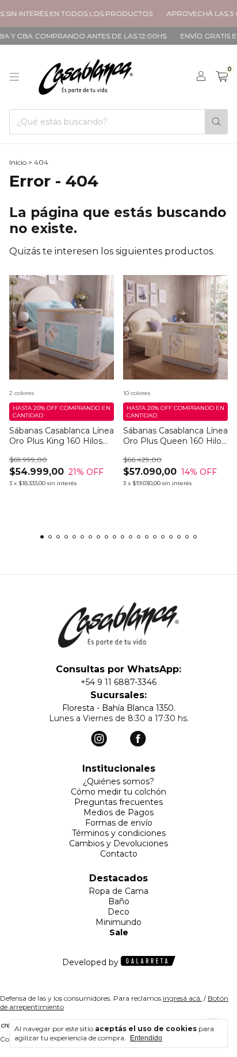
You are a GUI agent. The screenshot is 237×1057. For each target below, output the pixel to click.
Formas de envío (118, 823)
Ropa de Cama (118, 891)
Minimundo (118, 922)
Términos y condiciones (119, 833)
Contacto (118, 854)
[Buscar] (216, 121)
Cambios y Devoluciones (118, 843)
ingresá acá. (182, 998)
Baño (118, 901)
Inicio (17, 162)
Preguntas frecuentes (118, 802)
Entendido (146, 1038)
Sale (118, 932)
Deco (118, 912)
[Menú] (14, 77)
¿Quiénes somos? (118, 781)
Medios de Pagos (118, 812)
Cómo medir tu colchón (118, 792)
